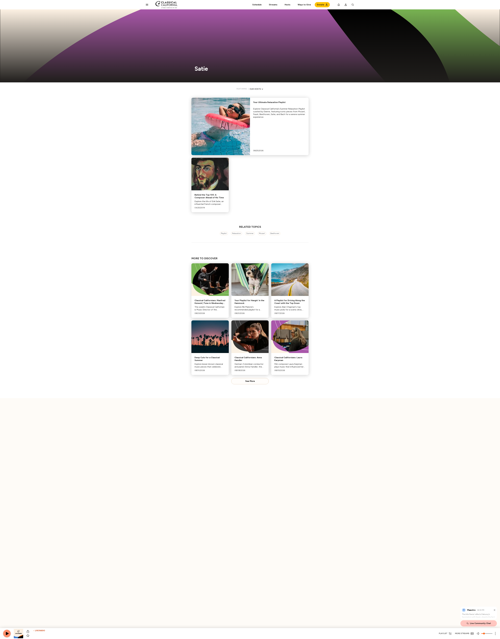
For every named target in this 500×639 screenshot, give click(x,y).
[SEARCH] (353, 5)
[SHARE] (27, 631)
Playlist (224, 233)
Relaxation (236, 233)
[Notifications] (339, 5)
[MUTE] (478, 633)
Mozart (262, 233)
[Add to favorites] (27, 635)
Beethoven (274, 233)
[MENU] (147, 4)
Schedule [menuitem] (257, 4)
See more (250, 381)
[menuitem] (273, 4)
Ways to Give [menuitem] (304, 4)
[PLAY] (7, 633)
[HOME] (166, 4)
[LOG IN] (346, 5)
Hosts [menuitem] (287, 4)
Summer (250, 233)
